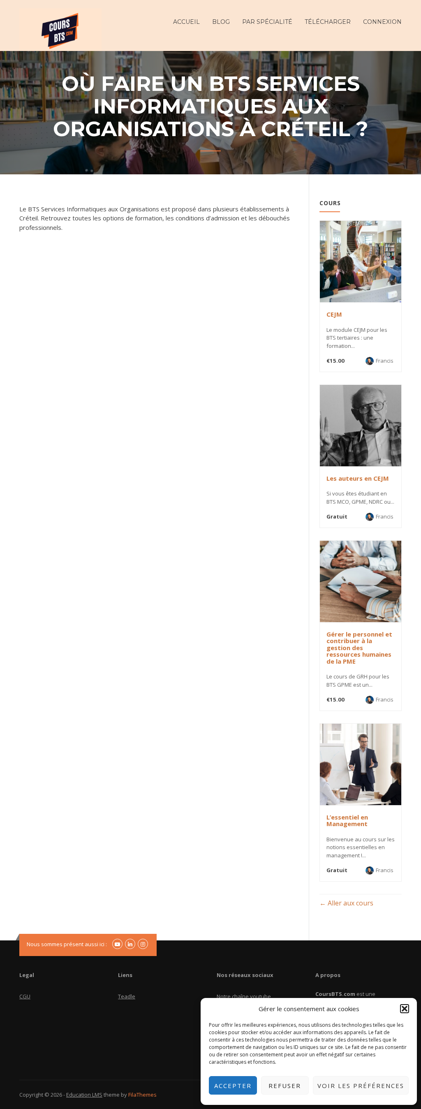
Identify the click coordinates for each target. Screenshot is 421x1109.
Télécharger (328, 21)
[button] (404, 1009)
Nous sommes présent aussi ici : (67, 944)
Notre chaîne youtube (244, 996)
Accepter (233, 1085)
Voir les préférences (360, 1085)
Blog (221, 21)
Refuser (284, 1085)
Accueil (186, 21)
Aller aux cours (349, 903)
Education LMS (84, 1094)
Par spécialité (267, 21)
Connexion (382, 21)
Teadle (126, 996)
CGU (24, 996)
